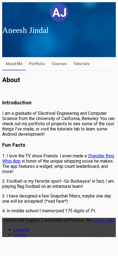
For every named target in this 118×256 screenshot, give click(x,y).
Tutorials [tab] (81, 64)
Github (19, 234)
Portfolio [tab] (37, 64)
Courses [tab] (59, 64)
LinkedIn (21, 229)
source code (103, 220)
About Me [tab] (13, 64)
